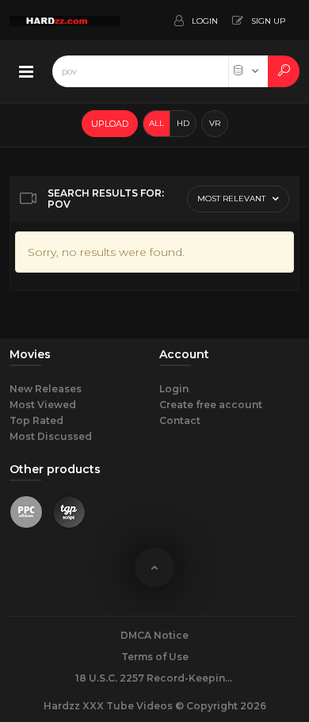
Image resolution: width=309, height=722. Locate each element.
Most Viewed (43, 405)
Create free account (210, 405)
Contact (179, 420)
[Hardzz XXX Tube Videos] (65, 20)
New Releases (46, 389)
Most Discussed (51, 436)
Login (174, 389)
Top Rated (36, 420)
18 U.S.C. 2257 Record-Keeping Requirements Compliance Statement (154, 678)
